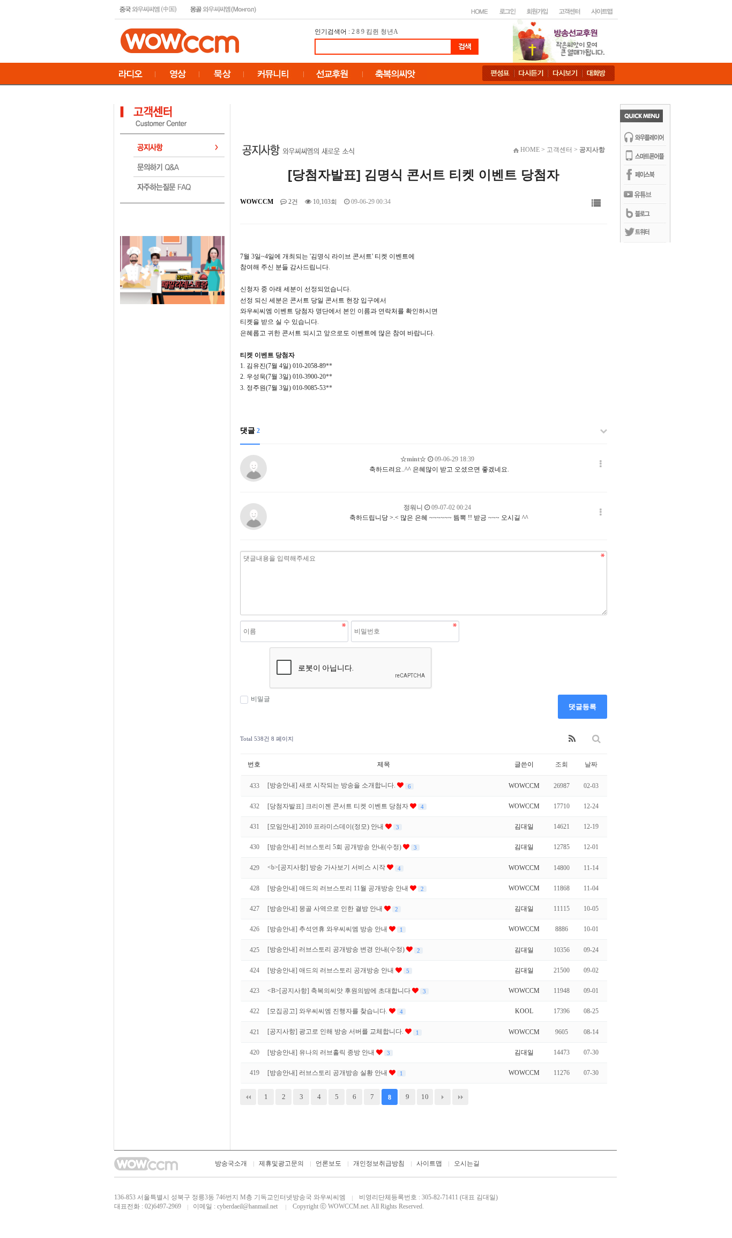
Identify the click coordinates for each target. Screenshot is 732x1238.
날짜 (591, 764)
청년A (389, 31)
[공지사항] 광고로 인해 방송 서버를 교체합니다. (336, 1031)
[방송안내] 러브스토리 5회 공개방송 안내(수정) (335, 847)
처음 (248, 1097)
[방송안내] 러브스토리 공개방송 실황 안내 (328, 1073)
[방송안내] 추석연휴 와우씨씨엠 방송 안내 (328, 929)
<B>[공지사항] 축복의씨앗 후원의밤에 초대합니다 (339, 990)
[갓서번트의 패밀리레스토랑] (172, 269)
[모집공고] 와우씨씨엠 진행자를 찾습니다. (328, 1011)
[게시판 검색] (596, 738)
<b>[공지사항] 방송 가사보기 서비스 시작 (327, 867)
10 (425, 1097)
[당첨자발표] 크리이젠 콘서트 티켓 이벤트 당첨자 (338, 806)
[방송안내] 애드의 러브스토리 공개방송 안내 (331, 970)
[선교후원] (562, 40)
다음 (443, 1097)
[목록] (596, 203)
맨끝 (460, 1097)
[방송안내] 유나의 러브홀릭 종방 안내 (321, 1052)
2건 (292, 201)
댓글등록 (582, 707)
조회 (561, 764)
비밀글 (260, 699)
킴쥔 (372, 31)
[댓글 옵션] (600, 464)
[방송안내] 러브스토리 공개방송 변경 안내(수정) (336, 949)
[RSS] (572, 738)
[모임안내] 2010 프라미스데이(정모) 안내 (326, 826)
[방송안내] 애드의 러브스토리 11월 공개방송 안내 (338, 888)
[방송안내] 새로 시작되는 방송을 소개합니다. (332, 785)
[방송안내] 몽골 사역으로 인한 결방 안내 (325, 908)
